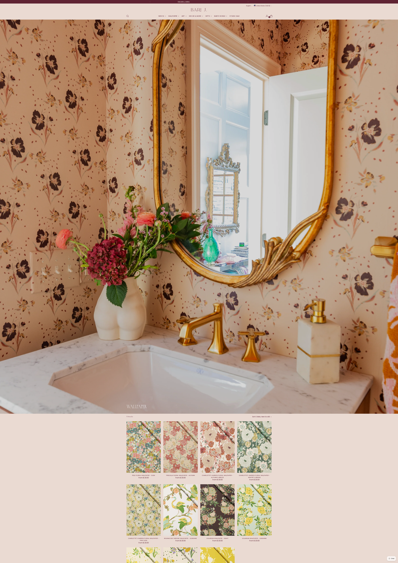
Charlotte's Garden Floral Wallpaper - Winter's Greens (254, 476)
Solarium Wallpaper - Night (217, 538)
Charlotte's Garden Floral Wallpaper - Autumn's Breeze (217, 476)
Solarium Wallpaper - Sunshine (254, 538)
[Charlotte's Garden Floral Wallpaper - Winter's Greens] (254, 447)
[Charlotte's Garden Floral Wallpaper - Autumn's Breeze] (217, 447)
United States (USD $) (263, 6)
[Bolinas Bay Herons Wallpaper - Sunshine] (180, 510)
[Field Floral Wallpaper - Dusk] (143, 447)
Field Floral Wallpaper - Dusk (143, 475)
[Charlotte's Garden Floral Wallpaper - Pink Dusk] (143, 510)
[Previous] (150, 2)
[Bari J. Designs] (199, 10)
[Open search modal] (128, 16)
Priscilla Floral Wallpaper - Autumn (180, 475)
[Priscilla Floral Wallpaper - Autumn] (180, 447)
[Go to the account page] (266, 16)
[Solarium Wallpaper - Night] (217, 510)
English (248, 6)
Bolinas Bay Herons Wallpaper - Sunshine (180, 538)
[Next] (248, 2)
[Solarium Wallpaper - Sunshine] (254, 510)
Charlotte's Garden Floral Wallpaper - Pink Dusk (143, 539)
